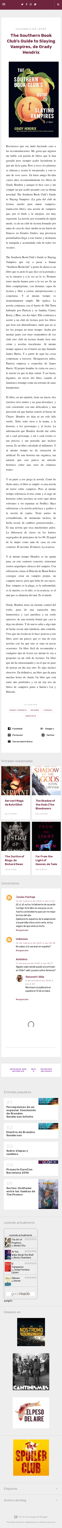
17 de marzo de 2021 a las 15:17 (34, 963)
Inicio (33, 1070)
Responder (22, 930)
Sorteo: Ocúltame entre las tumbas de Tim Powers (20, 1191)
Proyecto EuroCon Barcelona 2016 (19, 1171)
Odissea (16, 1278)
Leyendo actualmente (20, 1235)
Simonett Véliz (34, 976)
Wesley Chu (19, 1245)
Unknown (22, 939)
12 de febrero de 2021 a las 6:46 (35, 901)
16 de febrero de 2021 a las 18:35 (35, 943)
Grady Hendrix (18, 710)
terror (47, 710)
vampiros (30, 716)
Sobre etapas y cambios (17, 1152)
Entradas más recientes (18, 1070)
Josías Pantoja (25, 897)
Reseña (35, 710)
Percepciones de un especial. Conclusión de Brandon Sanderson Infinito (21, 1111)
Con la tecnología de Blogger (32, 1517)
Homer (17, 1281)
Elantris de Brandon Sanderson (20, 1133)
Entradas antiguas (46, 1070)
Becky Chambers (22, 1257)
